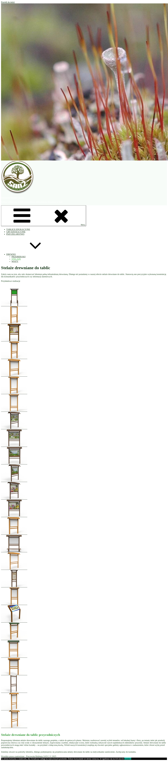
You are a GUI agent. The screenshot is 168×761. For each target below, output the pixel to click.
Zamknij (127, 759)
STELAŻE (16, 259)
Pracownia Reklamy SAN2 (12, 197)
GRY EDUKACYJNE (15, 232)
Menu (83, 225)
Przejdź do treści (8, 2)
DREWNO (11, 254)
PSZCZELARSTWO (15, 234)
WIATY (15, 261)
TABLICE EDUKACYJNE (18, 229)
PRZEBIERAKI (18, 257)
